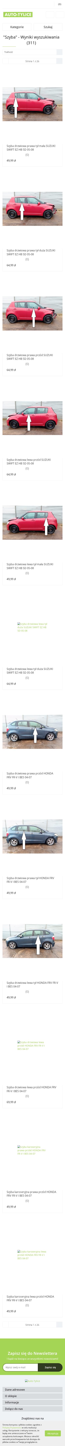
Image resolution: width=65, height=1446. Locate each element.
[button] (32, 1389)
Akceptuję (52, 1433)
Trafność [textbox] (8, 52)
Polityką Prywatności (11, 1427)
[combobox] (32, 52)
